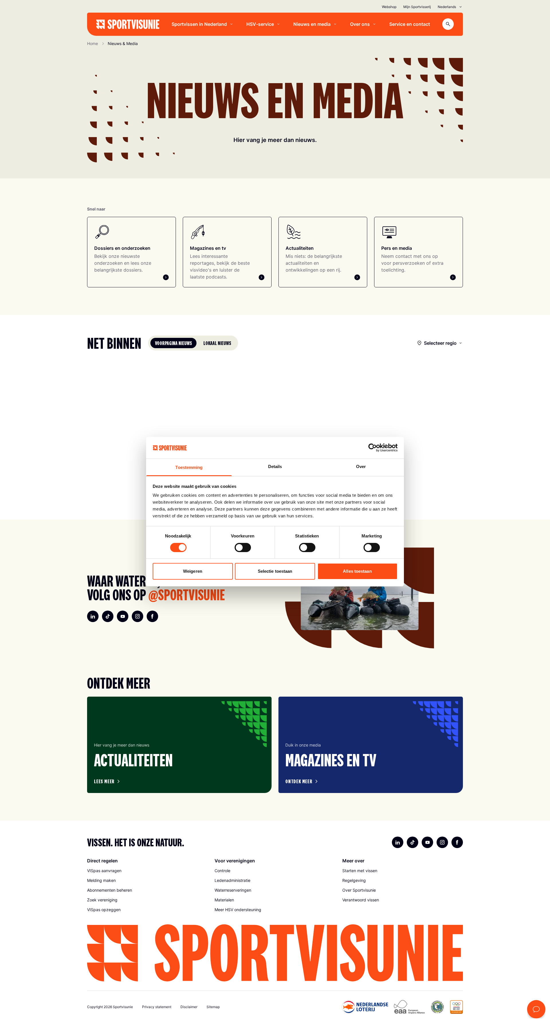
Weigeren (192, 571)
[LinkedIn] (93, 616)
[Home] (127, 24)
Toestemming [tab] (189, 467)
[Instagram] (137, 616)
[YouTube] (122, 616)
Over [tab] (361, 466)
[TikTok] (107, 616)
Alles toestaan (357, 571)
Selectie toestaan (275, 571)
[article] (179, 745)
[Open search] (448, 24)
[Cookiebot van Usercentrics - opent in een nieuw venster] (372, 447)
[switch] (243, 547)
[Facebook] (152, 616)
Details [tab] (275, 466)
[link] (147, 871)
